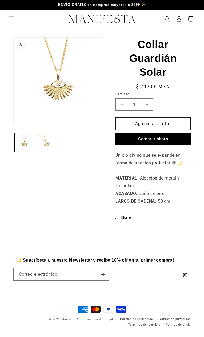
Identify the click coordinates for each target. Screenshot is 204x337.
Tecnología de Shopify (98, 319)
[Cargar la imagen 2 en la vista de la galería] (46, 142)
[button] (11, 19)
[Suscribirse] (103, 274)
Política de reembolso (136, 319)
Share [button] (126, 217)
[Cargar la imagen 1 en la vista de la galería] (24, 142)
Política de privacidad (174, 319)
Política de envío (178, 324)
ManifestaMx (71, 319)
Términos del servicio (144, 324)
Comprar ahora (153, 138)
